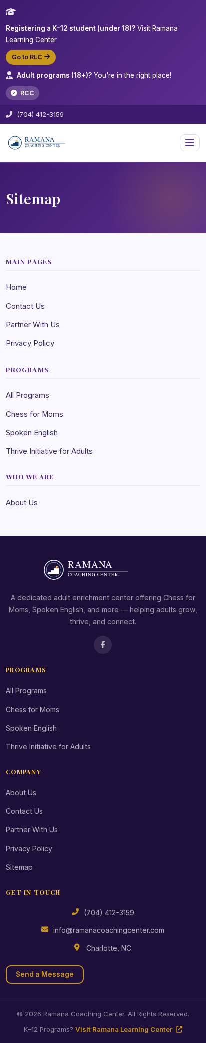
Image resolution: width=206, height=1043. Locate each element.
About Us (22, 502)
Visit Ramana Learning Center (125, 1029)
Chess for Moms (35, 414)
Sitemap (19, 867)
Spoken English (32, 432)
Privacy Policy (30, 343)
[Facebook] (103, 645)
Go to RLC (27, 57)
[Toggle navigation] (190, 142)
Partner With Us (33, 324)
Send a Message (45, 974)
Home (16, 287)
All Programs (28, 395)
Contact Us (25, 306)
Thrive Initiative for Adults (49, 451)
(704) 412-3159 (40, 114)
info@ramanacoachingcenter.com (109, 930)
